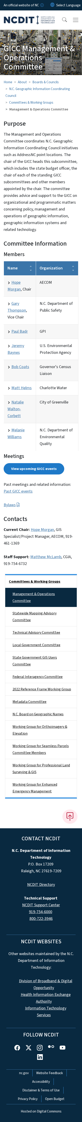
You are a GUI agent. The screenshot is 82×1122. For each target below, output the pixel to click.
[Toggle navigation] (75, 20)
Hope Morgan (42, 530)
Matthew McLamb (45, 557)
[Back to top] (69, 816)
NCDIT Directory (41, 884)
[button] (61, 20)
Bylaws (10, 505)
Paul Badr (19, 331)
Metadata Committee (29, 701)
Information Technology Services (45, 1011)
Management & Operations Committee (34, 597)
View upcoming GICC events (34, 468)
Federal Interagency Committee (38, 676)
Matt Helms (21, 388)
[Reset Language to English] (52, 5)
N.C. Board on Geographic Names (38, 714)
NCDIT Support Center (41, 905)
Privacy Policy (28, 1098)
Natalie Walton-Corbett (16, 409)
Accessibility (41, 1081)
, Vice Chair (18, 310)
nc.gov (24, 1073)
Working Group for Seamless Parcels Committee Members (41, 749)
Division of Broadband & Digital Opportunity (45, 984)
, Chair (19, 286)
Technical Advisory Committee (36, 632)
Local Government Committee (36, 645)
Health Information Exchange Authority (46, 998)
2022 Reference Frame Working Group (42, 689)
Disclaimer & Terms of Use (41, 1090)
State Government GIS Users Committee (35, 661)
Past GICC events (18, 491)
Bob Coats (20, 367)
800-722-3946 (41, 919)
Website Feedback (49, 1073)
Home (8, 82)
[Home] (29, 15)
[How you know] (42, 5)
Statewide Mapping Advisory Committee (34, 617)
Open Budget (54, 1098)
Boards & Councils (45, 82)
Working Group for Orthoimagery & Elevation (40, 730)
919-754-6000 (40, 912)
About (22, 82)
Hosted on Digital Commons (41, 1111)
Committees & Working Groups (31, 102)
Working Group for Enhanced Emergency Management (35, 788)
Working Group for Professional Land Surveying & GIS (41, 769)
